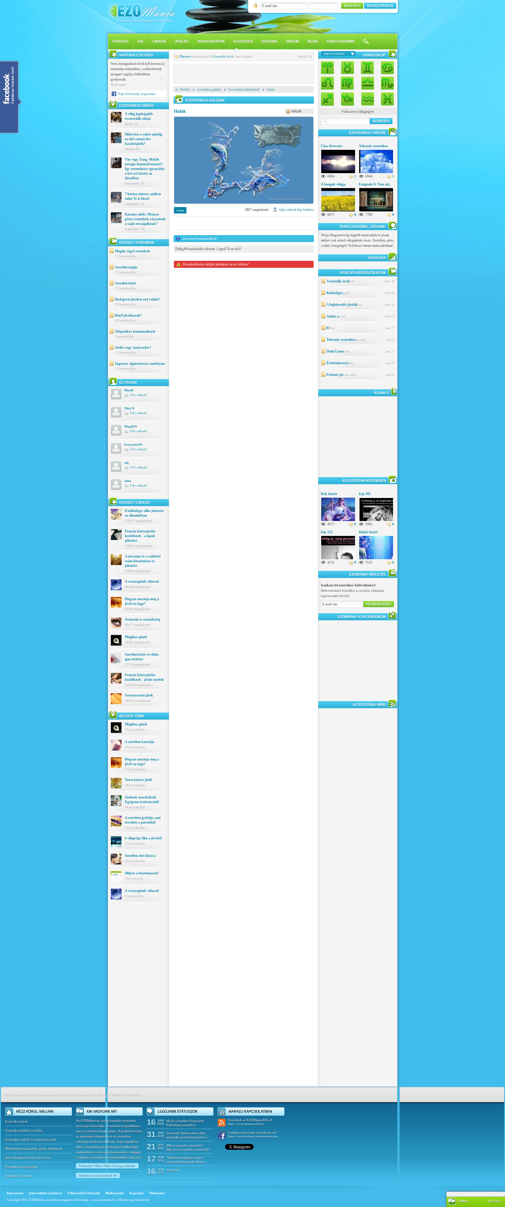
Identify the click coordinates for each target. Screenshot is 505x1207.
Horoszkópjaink (16, 1157)
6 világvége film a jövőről (143, 838)
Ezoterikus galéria (209, 89)
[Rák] (385, 68)
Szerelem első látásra (140, 856)
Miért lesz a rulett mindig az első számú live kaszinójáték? (143, 139)
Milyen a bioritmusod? (142, 873)
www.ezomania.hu (104, 1199)
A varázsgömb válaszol (142, 581)
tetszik (297, 111)
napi (32, 1157)
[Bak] (347, 97)
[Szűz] (347, 83)
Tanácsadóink (340, 41)
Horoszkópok (211, 41)
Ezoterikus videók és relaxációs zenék (30, 1139)
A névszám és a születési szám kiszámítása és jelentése (142, 561)
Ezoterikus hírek (16, 1121)
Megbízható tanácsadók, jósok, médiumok (34, 1148)
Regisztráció (380, 6)
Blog (313, 41)
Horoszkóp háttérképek (244, 89)
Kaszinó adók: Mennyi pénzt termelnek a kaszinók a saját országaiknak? (145, 219)
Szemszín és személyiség (142, 619)
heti (39, 1157)
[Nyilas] (329, 97)
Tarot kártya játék (138, 780)
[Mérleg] (367, 83)
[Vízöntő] (367, 97)
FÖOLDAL (121, 41)
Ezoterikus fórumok (18, 1176)
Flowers (185, 56)
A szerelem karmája (139, 742)
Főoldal (185, 89)
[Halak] (244, 206)
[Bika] (347, 68)
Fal (141, 41)
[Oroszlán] (329, 83)
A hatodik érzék (223, 56)
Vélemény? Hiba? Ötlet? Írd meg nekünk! (107, 1166)
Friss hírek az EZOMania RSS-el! (250, 1122)
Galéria (269, 41)
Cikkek (159, 41)
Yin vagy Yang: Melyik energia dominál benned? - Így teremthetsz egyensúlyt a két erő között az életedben (145, 168)
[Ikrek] (367, 68)
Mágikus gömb (136, 637)
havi (46, 1157)
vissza (180, 210)
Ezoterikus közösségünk (21, 1166)
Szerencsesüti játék (139, 695)
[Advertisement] (138, 998)
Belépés (352, 6)
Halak (270, 89)
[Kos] (329, 68)
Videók (292, 41)
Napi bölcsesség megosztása (136, 93)
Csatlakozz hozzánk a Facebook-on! (253, 1134)
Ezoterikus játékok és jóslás (23, 1130)
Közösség (243, 41)
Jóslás (182, 41)
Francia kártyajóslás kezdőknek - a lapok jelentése (140, 536)
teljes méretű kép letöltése (296, 210)
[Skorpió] (385, 83)
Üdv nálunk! (138, 395)
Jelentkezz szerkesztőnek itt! (98, 1175)
